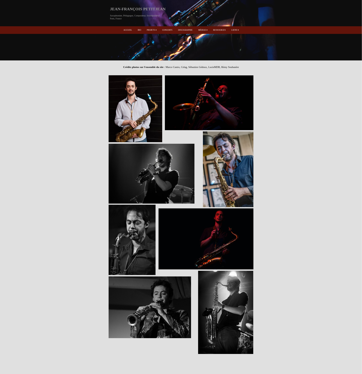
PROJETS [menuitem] (152, 30)
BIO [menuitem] (139, 30)
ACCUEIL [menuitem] (127, 30)
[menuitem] (134, 30)
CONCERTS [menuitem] (167, 30)
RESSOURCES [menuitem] (219, 30)
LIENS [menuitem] (235, 30)
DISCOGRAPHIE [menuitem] (185, 30)
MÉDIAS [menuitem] (202, 30)
